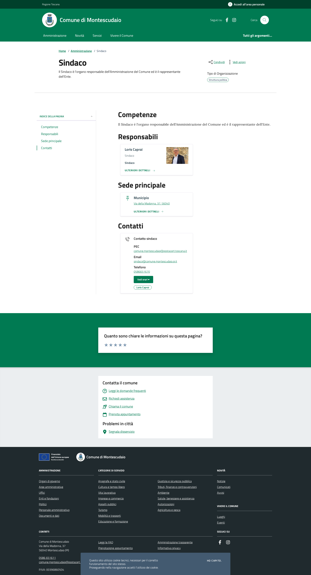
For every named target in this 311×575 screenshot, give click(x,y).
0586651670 (142, 272)
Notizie (221, 481)
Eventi (221, 522)
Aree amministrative (51, 487)
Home (62, 51)
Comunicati (223, 487)
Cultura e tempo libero (111, 487)
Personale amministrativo (54, 510)
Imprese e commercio (111, 498)
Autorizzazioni (166, 504)
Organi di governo (49, 481)
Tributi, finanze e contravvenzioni (177, 487)
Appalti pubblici (107, 504)
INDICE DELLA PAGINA (52, 116)
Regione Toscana (51, 4)
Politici (43, 504)
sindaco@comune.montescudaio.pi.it (155, 261)
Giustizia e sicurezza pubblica (175, 481)
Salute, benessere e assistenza (176, 498)
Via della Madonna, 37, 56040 (152, 204)
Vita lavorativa (107, 492)
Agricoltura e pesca (169, 510)
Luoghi (221, 517)
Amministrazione (54, 35)
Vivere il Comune (121, 35)
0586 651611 (47, 558)
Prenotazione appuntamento (115, 548)
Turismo (102, 510)
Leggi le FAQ (105, 542)
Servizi (97, 35)
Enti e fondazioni (49, 498)
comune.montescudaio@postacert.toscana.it (160, 251)
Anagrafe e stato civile (111, 481)
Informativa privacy (169, 548)
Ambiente (163, 492)
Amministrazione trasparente (175, 542)
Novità (79, 35)
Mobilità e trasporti (109, 515)
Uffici (42, 492)
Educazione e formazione (113, 521)
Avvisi (220, 492)
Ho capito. (214, 560)
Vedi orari (142, 279)
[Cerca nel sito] (264, 20)
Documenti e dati (49, 515)
